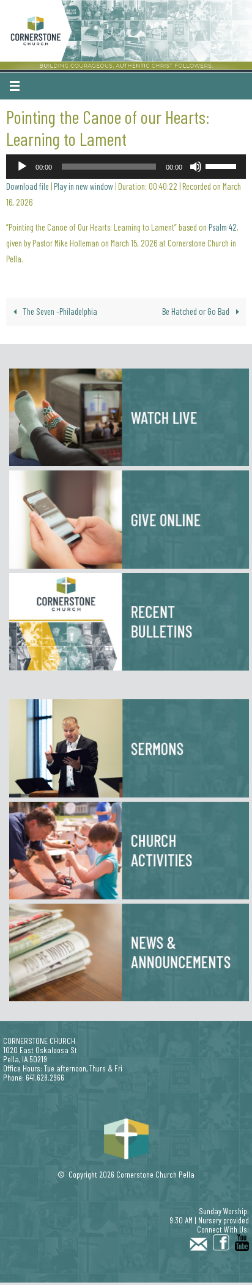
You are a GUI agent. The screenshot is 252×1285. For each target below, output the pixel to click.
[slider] (223, 165)
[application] (126, 166)
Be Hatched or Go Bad (196, 311)
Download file (27, 186)
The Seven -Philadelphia (59, 311)
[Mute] (196, 166)
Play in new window (83, 186)
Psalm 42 (223, 227)
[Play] (22, 166)
